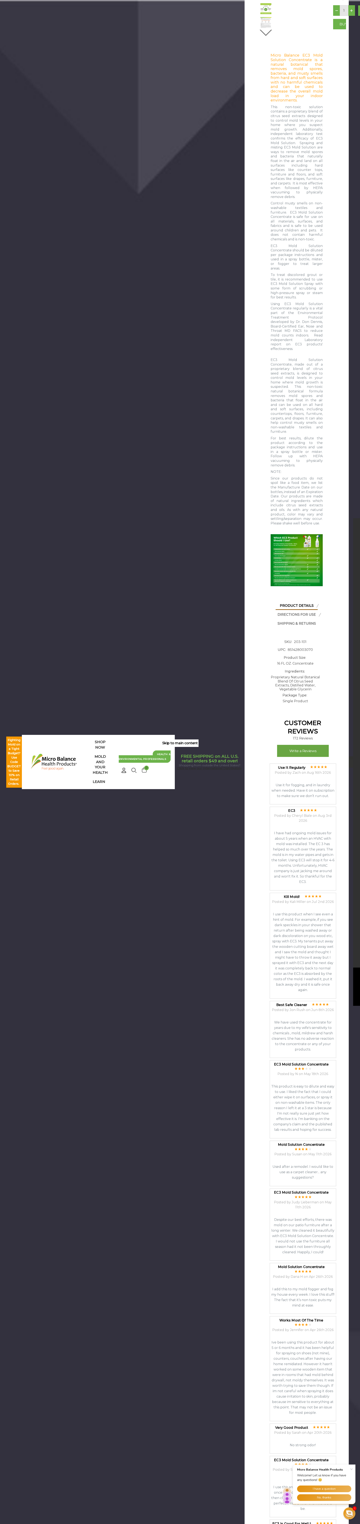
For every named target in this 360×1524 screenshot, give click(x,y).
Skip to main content (180, 743)
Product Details (297, 606)
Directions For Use (297, 615)
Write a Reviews (302, 751)
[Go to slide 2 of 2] (266, 33)
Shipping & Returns (297, 623)
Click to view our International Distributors (209, 768)
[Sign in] (124, 769)
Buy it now (343, 24)
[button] (349, 1513)
